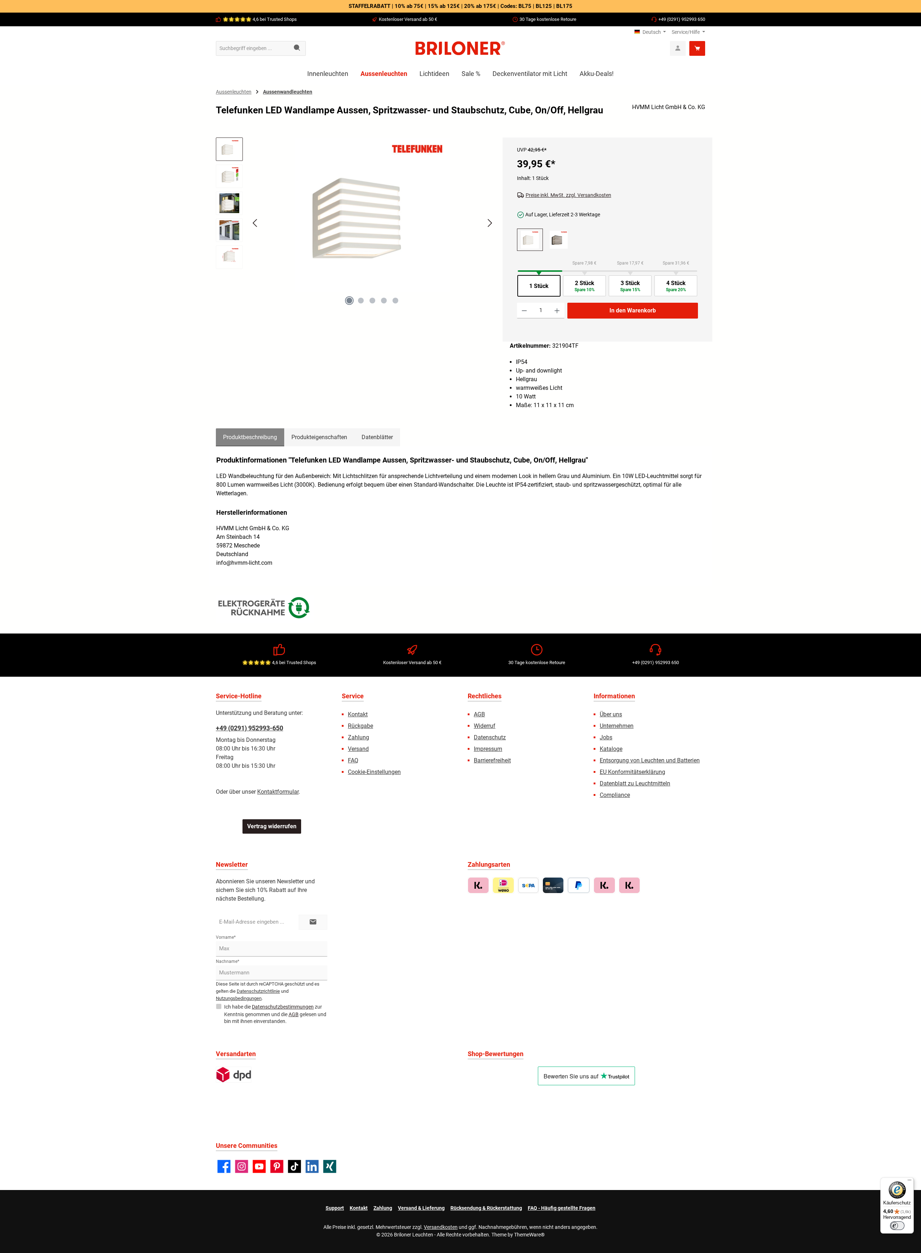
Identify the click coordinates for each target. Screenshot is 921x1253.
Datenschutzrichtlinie (258, 991)
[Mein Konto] (678, 48)
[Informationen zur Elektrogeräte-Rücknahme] (265, 609)
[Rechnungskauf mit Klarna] (478, 885)
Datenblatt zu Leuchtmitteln (635, 783)
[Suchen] (297, 48)
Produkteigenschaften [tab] (319, 437)
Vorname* (226, 937)
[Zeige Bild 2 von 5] (361, 300)
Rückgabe (360, 725)
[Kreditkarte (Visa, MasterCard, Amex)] (553, 885)
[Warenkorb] (697, 48)
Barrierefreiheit (492, 760)
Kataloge (611, 748)
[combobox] (252, 48)
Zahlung (358, 737)
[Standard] (233, 1075)
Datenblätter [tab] (377, 437)
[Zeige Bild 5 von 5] (395, 300)
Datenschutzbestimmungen (283, 1007)
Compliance (615, 795)
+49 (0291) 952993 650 (681, 19)
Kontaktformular (278, 791)
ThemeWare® (529, 1235)
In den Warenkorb (632, 310)
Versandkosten (441, 1227)
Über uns (611, 714)
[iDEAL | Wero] (503, 885)
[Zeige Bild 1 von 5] (349, 300)
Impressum (488, 748)
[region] (356, 229)
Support (335, 1208)
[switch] (897, 1225)
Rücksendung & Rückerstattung (486, 1208)
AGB (479, 714)
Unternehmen (617, 725)
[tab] (250, 437)
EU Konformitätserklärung (632, 772)
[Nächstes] (489, 223)
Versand (358, 748)
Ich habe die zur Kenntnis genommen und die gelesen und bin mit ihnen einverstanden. (275, 1014)
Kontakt (358, 714)
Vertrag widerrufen (271, 826)
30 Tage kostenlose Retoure (548, 19)
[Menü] (909, 1181)
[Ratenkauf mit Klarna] (629, 885)
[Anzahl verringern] (524, 311)
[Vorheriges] (255, 223)
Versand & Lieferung (421, 1208)
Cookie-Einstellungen (374, 772)
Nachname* (227, 961)
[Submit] (313, 922)
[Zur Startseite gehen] (460, 48)
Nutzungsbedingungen (239, 998)
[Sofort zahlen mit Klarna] (604, 885)
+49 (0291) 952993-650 (249, 728)
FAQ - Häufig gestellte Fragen (561, 1208)
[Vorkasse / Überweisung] (528, 885)
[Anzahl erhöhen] (557, 311)
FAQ (353, 760)
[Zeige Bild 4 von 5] (384, 300)
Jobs (606, 737)
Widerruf (484, 725)
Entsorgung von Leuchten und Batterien (650, 760)
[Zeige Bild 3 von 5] (372, 300)
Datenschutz (490, 737)
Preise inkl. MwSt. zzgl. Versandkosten (568, 195)
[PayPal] (578, 885)
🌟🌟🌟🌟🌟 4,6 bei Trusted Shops (260, 19)
